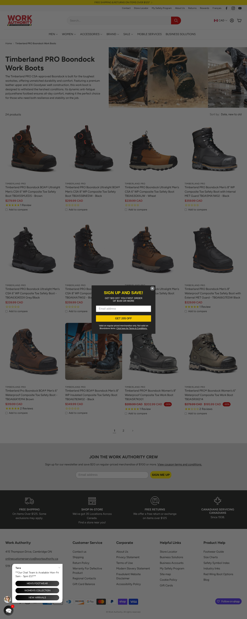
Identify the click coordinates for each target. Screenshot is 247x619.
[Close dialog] (152, 288)
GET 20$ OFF (123, 318)
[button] (8, 610)
